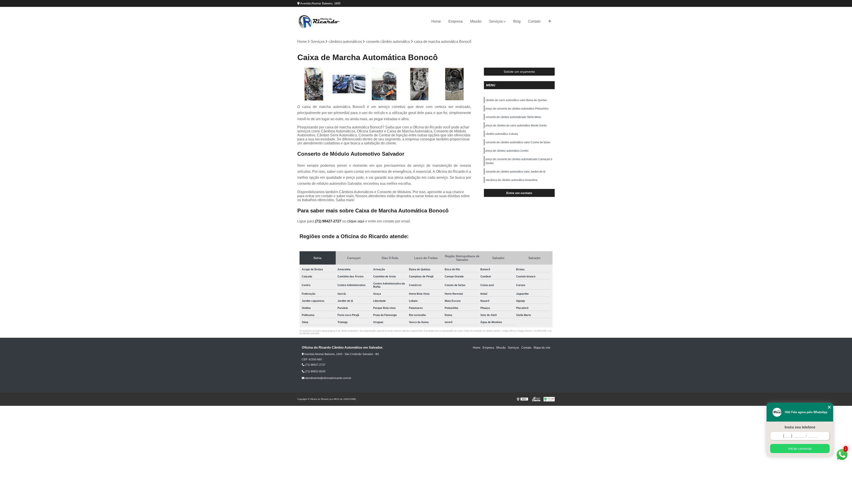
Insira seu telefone (800, 427)
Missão (475, 21)
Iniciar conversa (799, 448)
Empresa (455, 21)
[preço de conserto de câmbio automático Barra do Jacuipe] (419, 84)
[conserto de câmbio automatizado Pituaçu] (454, 84)
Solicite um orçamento (519, 71)
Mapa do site (542, 347)
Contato (534, 21)
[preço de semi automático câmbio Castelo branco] (349, 84)
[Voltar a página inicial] (319, 21)
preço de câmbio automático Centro (507, 150)
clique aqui (355, 221)
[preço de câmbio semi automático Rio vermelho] (384, 84)
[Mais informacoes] (550, 21)
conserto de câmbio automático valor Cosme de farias (517, 142)
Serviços (496, 21)
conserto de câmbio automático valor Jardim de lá (515, 171)
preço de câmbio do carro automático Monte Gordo (516, 125)
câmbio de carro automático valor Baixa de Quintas (516, 100)
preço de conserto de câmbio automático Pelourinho (516, 108)
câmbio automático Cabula (501, 133)
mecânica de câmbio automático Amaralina (511, 180)
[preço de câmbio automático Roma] (313, 84)
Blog (517, 21)
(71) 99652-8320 (314, 371)
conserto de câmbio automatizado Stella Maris (513, 117)
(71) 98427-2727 (328, 221)
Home (436, 21)
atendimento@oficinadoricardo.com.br (327, 378)
